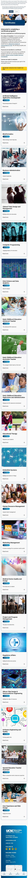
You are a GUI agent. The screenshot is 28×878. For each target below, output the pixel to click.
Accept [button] (11, 11)
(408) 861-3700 (9, 843)
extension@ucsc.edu (11, 840)
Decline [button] (16, 11)
